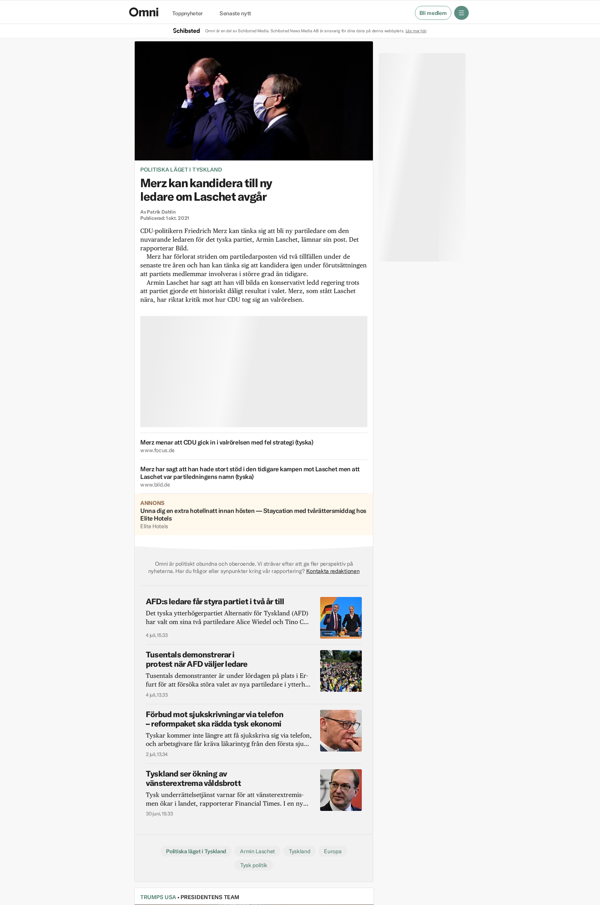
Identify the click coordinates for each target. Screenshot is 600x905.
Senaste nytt (235, 13)
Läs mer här (416, 30)
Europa (332, 851)
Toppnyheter (187, 13)
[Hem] (143, 12)
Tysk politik (253, 865)
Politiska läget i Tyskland (181, 169)
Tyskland (299, 851)
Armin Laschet (257, 851)
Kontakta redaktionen (333, 570)
